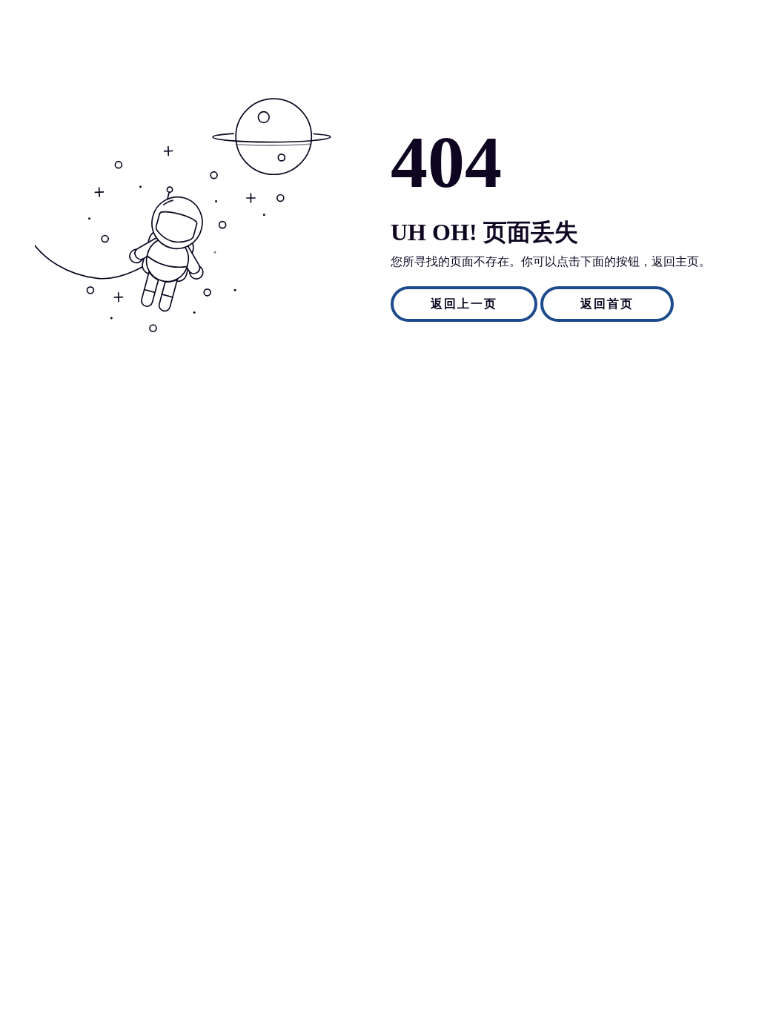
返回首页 (607, 303)
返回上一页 (464, 303)
